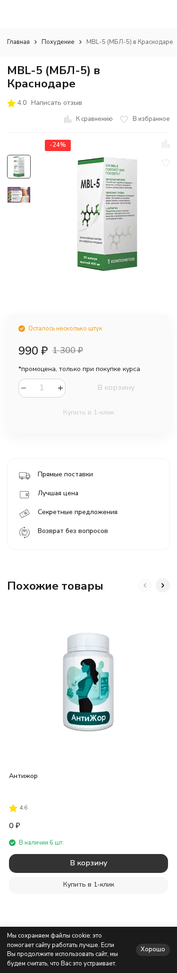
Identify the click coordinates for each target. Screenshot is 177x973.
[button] (145, 585)
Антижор (23, 775)
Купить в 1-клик (88, 412)
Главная (18, 42)
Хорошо (153, 949)
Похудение (58, 42)
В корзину (116, 387)
